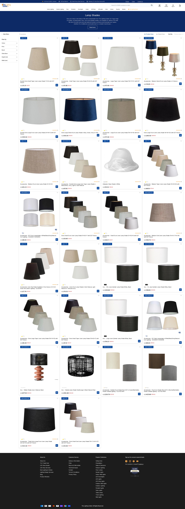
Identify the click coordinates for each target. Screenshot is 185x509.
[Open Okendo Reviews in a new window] (134, 476)
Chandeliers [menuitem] (99, 463)
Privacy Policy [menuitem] (72, 474)
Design (127, 1)
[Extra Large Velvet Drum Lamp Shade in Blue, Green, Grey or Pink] (80, 110)
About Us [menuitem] (42, 461)
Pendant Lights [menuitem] (100, 488)
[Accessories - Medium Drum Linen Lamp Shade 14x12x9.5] (39, 161)
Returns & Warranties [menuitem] (74, 465)
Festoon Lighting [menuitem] (100, 467)
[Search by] (151, 5)
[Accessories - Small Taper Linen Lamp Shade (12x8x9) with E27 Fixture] (80, 58)
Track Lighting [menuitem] (99, 495)
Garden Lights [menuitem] (99, 472)
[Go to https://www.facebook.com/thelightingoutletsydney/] (126, 461)
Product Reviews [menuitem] (44, 476)
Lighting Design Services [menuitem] (46, 472)
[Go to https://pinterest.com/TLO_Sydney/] (134, 461)
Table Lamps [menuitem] (99, 492)
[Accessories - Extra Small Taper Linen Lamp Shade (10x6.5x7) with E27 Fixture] (80, 316)
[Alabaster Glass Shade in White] (122, 161)
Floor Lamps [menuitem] (99, 470)
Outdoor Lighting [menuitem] (100, 485)
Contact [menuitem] (71, 470)
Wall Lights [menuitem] (99, 497)
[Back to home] (6, 5)
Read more (93, 27)
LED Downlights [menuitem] (100, 476)
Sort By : (170, 34)
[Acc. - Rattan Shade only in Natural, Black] (39, 367)
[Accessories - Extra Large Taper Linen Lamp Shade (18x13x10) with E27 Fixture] (39, 316)
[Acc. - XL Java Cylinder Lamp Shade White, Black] (163, 264)
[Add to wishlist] (57, 38)
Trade (133, 1)
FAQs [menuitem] (70, 463)
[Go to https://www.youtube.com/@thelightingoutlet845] (137, 461)
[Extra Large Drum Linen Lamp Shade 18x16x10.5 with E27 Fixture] (163, 110)
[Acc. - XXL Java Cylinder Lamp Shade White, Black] (122, 264)
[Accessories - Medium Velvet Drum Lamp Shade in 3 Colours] (163, 58)
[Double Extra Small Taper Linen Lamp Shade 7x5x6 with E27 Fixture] (39, 58)
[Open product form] (57, 85)
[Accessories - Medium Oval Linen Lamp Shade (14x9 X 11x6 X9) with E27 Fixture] (163, 213)
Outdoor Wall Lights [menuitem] (101, 483)
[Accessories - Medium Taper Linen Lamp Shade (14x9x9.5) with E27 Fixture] (163, 161)
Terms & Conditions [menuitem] (74, 472)
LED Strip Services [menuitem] (45, 467)
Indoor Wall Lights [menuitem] (101, 474)
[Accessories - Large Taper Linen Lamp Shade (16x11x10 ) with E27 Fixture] (122, 58)
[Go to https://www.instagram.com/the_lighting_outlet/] (130, 461)
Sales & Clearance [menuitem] (101, 465)
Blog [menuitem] (41, 474)
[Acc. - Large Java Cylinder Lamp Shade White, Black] (122, 316)
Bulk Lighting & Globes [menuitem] (46, 470)
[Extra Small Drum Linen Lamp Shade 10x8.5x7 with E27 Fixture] (80, 213)
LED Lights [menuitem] (98, 479)
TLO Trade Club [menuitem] (44, 463)
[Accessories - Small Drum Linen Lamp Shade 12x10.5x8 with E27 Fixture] (122, 213)
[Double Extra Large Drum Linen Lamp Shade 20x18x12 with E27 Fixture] (39, 110)
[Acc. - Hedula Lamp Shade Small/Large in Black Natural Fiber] (80, 367)
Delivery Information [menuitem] (74, 461)
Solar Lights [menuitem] (99, 490)
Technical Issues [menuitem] (73, 467)
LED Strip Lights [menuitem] (100, 481)
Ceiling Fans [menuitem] (99, 461)
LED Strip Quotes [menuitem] (45, 465)
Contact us (140, 464)
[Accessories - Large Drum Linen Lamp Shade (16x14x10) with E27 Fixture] (122, 110)
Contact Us (140, 1)
